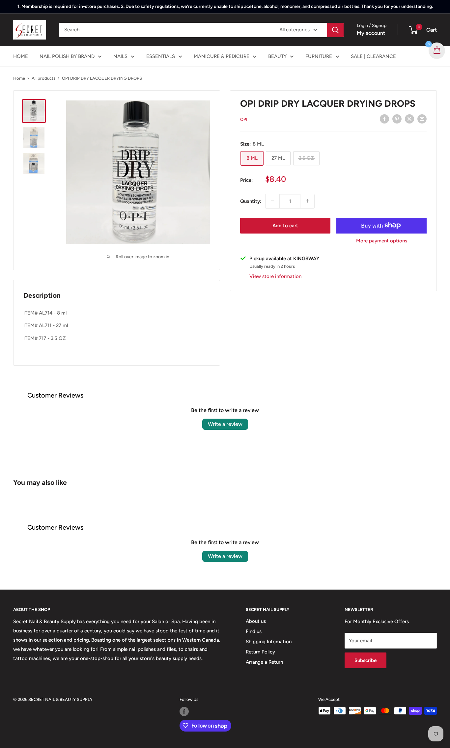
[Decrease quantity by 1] (272, 201)
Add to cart (285, 225)
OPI (243, 119)
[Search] (335, 30)
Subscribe (365, 660)
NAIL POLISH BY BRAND (67, 56)
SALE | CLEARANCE (373, 56)
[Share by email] (422, 119)
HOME (20, 56)
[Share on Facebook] (384, 119)
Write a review (225, 424)
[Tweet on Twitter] (409, 119)
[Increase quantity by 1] (307, 201)
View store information (275, 276)
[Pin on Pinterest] (397, 119)
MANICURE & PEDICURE (221, 56)
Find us (254, 631)
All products (43, 78)
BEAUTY (277, 56)
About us (256, 621)
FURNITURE (318, 56)
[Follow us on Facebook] (184, 711)
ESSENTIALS (160, 56)
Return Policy (260, 652)
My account (371, 33)
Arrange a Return (264, 662)
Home (19, 78)
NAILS (120, 56)
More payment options (381, 240)
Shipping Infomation (269, 642)
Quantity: (250, 201)
